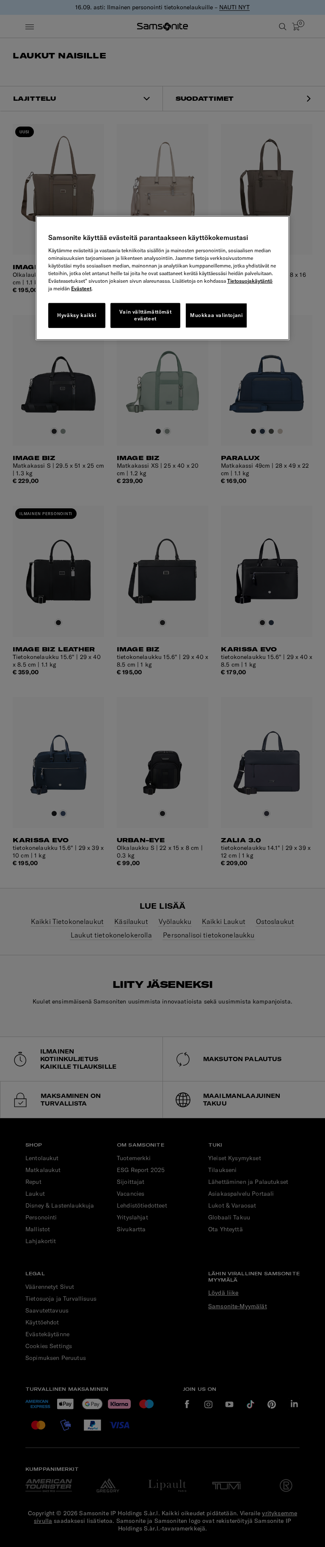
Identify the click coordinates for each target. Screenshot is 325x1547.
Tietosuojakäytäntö (250, 280)
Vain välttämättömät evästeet (145, 315)
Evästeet (81, 288)
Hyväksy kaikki (76, 315)
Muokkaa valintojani (216, 315)
